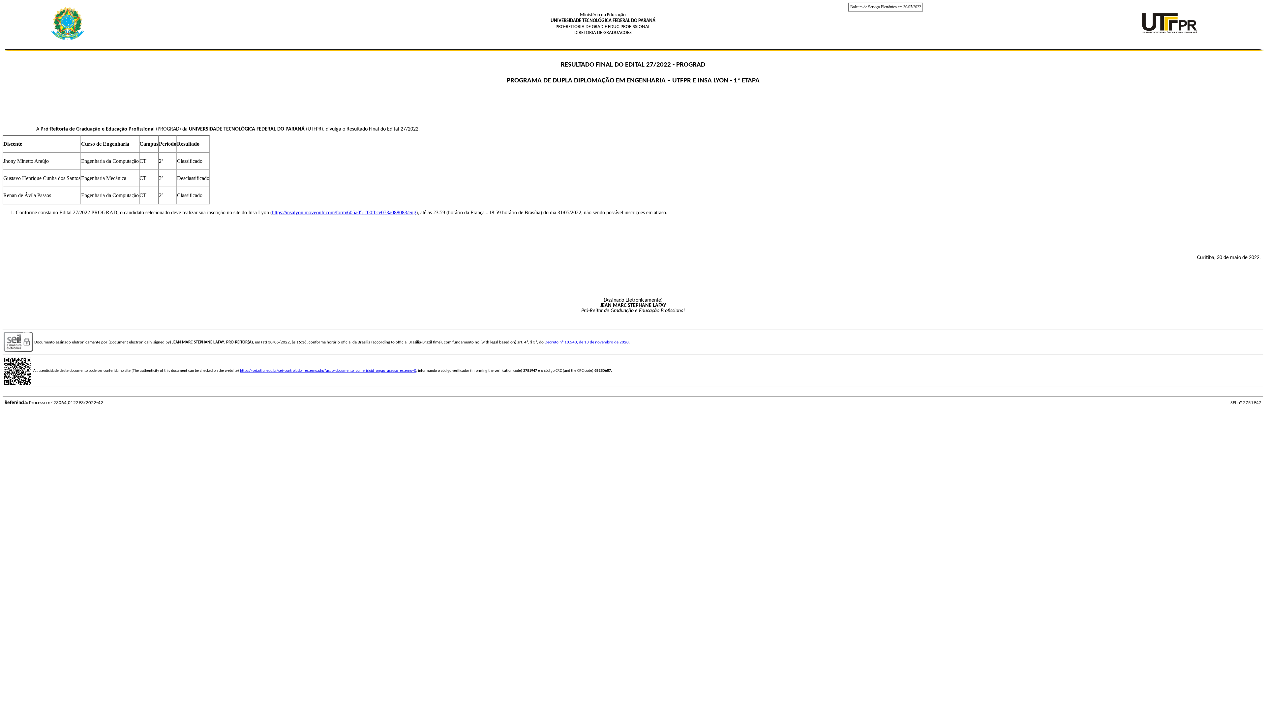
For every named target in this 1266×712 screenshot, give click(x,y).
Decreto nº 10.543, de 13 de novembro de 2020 (587, 342)
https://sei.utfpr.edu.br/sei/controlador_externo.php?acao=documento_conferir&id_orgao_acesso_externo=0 (328, 371)
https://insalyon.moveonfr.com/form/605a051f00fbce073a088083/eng (344, 212)
